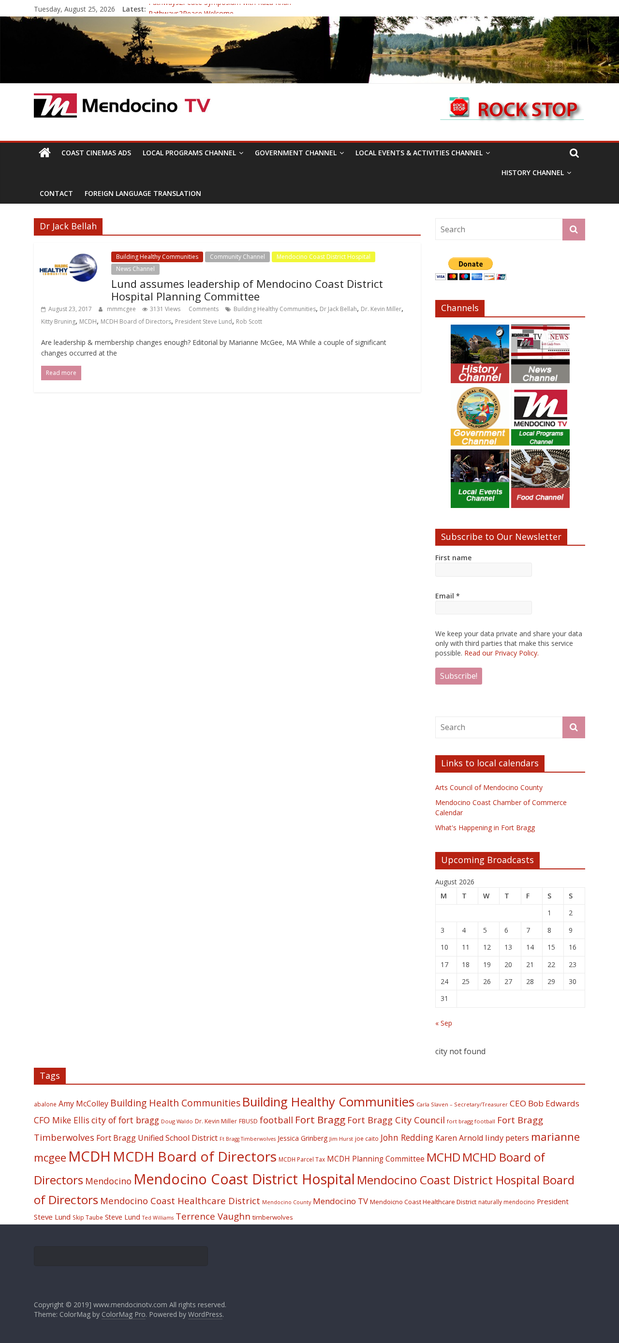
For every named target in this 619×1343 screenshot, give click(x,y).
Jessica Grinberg (302, 1138)
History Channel (532, 172)
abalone (45, 1104)
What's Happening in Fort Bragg (485, 827)
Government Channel (296, 152)
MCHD (443, 1157)
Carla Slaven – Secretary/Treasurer (462, 1104)
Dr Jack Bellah (338, 309)
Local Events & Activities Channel (419, 152)
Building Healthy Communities (157, 257)
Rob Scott (249, 321)
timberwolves (272, 1217)
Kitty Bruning (58, 321)
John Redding (407, 1137)
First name (453, 557)
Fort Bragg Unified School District (157, 1138)
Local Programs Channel (189, 152)
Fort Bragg (320, 1119)
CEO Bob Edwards (544, 1103)
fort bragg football (471, 1121)
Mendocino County (286, 1202)
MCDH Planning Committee (376, 1159)
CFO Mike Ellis (61, 1120)
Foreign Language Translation (143, 193)
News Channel (135, 269)
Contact (56, 193)
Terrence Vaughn (213, 1216)
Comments (203, 309)
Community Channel (237, 257)
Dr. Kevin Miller (381, 309)
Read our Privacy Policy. (501, 652)
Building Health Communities (175, 1102)
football (276, 1120)
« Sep (443, 1023)
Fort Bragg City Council (396, 1120)
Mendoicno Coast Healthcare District (423, 1201)
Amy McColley (83, 1103)
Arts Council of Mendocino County (489, 787)
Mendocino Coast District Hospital (323, 257)
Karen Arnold (459, 1138)
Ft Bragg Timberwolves (248, 1138)
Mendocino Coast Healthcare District (180, 1200)
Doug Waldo (177, 1121)
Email (447, 595)
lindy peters (507, 1137)
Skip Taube (88, 1217)
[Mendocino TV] (309, 22)
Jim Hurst (341, 1138)
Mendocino (108, 1181)
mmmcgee (122, 309)
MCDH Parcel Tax (302, 1159)
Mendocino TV (340, 1201)
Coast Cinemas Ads (96, 152)
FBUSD (248, 1121)
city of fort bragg (125, 1120)
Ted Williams (158, 1217)
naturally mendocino (506, 1202)
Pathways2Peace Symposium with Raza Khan (219, 9)
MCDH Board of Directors (136, 321)
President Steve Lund (203, 321)
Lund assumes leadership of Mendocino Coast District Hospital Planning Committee (247, 289)
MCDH (88, 321)
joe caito (367, 1138)
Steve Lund (122, 1217)
